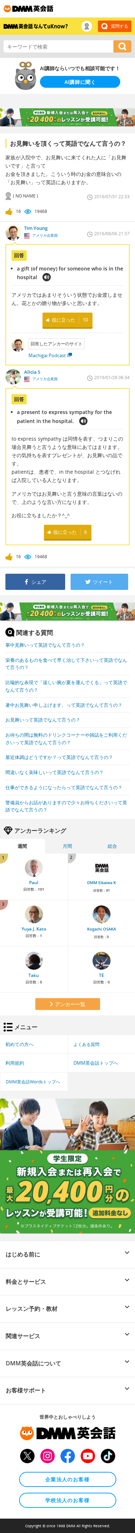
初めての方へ (19, 1044)
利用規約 (14, 1063)
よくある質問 (86, 1044)
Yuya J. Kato (34, 929)
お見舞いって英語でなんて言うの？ (42, 720)
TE (101, 975)
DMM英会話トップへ (95, 1063)
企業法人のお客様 (67, 1479)
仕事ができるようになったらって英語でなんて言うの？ (63, 787)
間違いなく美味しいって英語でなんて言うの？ (54, 772)
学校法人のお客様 (67, 1500)
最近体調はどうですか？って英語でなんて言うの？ (59, 757)
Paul (33, 882)
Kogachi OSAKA (101, 929)
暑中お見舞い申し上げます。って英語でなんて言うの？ (63, 705)
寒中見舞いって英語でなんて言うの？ (45, 645)
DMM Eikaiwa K (101, 882)
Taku (33, 975)
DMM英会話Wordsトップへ (33, 1081)
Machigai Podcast (47, 355)
